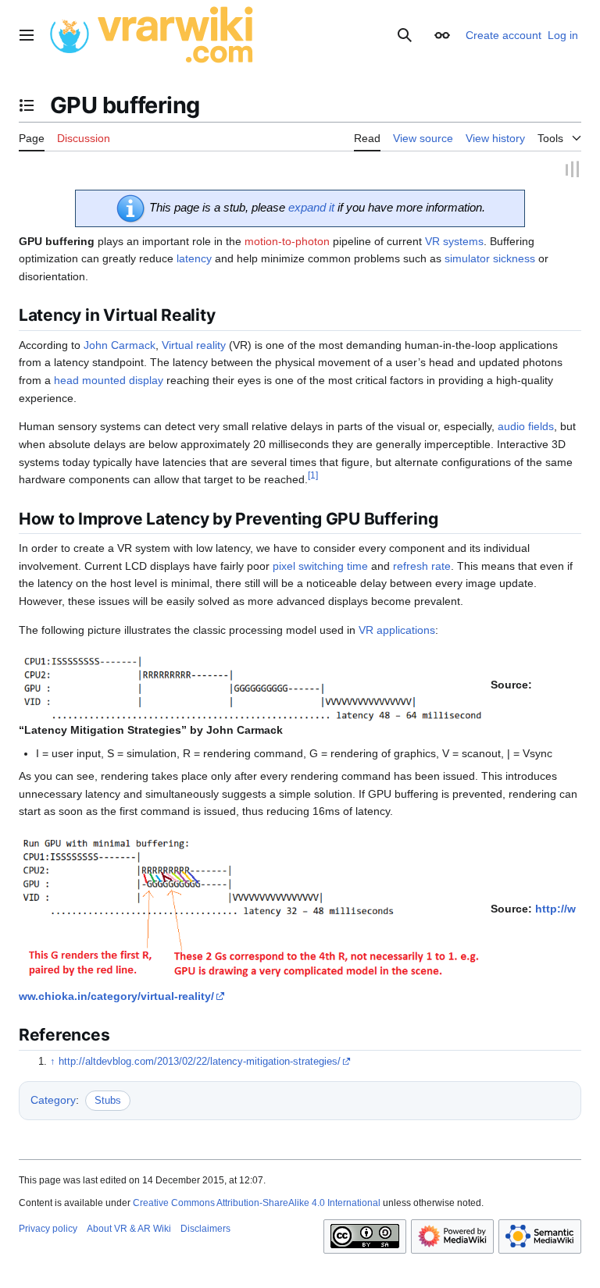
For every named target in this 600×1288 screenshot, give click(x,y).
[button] (26, 35)
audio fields (526, 424)
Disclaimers (205, 1226)
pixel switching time (320, 563)
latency (194, 257)
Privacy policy (48, 1226)
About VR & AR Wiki (129, 1226)
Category (53, 1097)
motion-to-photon (287, 239)
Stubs (108, 1098)
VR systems (454, 239)
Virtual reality (194, 342)
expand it (311, 205)
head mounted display (108, 378)
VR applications (397, 627)
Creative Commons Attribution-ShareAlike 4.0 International (256, 1200)
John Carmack (119, 342)
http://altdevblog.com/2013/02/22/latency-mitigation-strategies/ (200, 1059)
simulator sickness (490, 257)
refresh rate (422, 563)
